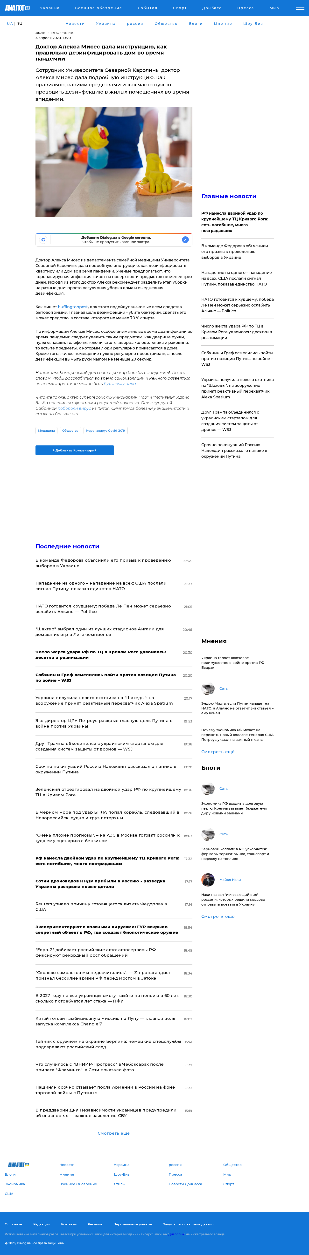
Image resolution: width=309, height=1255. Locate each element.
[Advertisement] (113, 495)
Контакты (69, 1224)
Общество (70, 430)
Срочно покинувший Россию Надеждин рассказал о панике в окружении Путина (234, 451)
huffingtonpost (72, 307)
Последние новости (67, 546)
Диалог (40, 33)
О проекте (13, 1224)
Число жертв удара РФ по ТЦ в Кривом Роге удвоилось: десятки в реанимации (236, 332)
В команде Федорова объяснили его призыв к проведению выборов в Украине (234, 252)
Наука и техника (62, 33)
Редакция (41, 1224)
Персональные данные (132, 1224)
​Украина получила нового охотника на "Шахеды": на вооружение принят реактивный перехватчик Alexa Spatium (237, 388)
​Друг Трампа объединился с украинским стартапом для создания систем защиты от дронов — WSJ (230, 421)
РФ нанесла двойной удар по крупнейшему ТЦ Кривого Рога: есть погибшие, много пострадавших (234, 222)
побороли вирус (74, 408)
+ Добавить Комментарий (75, 450)
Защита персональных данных (188, 1224)
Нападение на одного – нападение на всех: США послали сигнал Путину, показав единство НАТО (236, 278)
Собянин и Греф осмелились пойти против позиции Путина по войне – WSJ (237, 359)
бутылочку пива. (120, 384)
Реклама (95, 1224)
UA (10, 23)
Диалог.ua (176, 1234)
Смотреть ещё (114, 1133)
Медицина (46, 430)
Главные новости (229, 196)
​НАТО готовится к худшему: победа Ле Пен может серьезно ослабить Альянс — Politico (237, 305)
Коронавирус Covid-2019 (105, 430)
